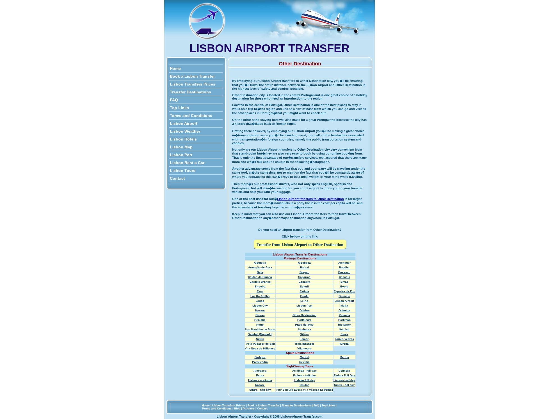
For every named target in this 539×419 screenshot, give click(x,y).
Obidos (304, 310)
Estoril (304, 286)
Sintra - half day (260, 389)
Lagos (260, 300)
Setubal (344, 329)
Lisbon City (260, 305)
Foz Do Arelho (260, 296)
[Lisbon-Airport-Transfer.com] (207, 38)
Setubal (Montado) (260, 334)
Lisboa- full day (304, 380)
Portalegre (304, 319)
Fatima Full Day (344, 375)
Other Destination (304, 315)
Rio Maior (344, 324)
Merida (344, 357)
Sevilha (304, 361)
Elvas (344, 281)
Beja (260, 272)
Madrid (304, 357)
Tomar (304, 338)
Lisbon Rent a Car (187, 162)
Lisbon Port (181, 155)
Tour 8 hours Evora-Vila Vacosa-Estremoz (304, 389)
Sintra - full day (344, 384)
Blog (237, 408)
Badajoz (260, 357)
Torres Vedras (344, 338)
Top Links (179, 107)
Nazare (260, 310)
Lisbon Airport (183, 123)
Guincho (344, 296)
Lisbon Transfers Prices (192, 84)
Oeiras (260, 315)
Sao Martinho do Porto (260, 329)
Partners (249, 408)
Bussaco (344, 272)
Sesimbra (304, 329)
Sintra (260, 338)
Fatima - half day (304, 375)
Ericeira (260, 286)
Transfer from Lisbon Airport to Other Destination (300, 244)
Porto (260, 324)
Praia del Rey (304, 324)
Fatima (304, 291)
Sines (344, 334)
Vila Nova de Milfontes (260, 348)
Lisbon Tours (183, 170)
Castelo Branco (260, 281)
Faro (260, 291)
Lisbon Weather (185, 131)
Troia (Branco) (304, 343)
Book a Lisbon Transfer (192, 76)
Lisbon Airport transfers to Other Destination (310, 199)
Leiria (304, 300)
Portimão (344, 319)
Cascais (344, 276)
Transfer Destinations (190, 92)
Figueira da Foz (344, 291)
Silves (304, 334)
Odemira (344, 310)
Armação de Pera (260, 267)
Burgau (304, 272)
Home (175, 68)
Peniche (260, 319)
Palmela (344, 315)
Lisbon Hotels (183, 139)
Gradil (304, 296)
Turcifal (344, 343)
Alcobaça (304, 262)
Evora (344, 286)
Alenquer (344, 262)
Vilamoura (304, 348)
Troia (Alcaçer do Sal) (260, 343)
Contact (177, 178)
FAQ (174, 100)
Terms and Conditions (191, 115)
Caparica (304, 276)
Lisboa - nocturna (260, 380)
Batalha (344, 267)
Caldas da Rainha (260, 276)
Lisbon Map (181, 147)
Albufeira (260, 262)
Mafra (344, 305)
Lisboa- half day (344, 380)
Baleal (304, 267)
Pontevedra (260, 361)
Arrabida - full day (304, 370)
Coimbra (304, 281)
